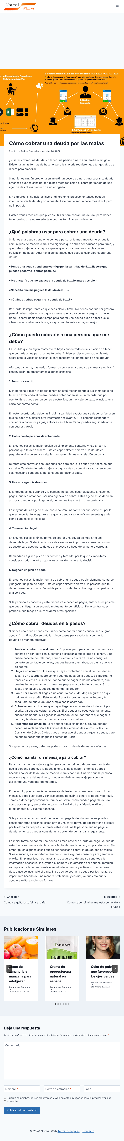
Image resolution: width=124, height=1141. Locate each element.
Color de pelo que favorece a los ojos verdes (102, 971)
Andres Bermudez (22, 987)
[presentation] (21, 947)
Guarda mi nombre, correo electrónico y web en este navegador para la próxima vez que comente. (59, 1099)
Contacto (88, 1131)
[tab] (55, 1004)
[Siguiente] (115, 969)
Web (88, 1089)
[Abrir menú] (117, 6)
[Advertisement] (62, 37)
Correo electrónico (58, 1089)
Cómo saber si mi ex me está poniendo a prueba (93, 902)
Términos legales (69, 1131)
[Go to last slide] (9, 969)
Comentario (14, 1045)
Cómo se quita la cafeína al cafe (25, 900)
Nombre (11, 1089)
